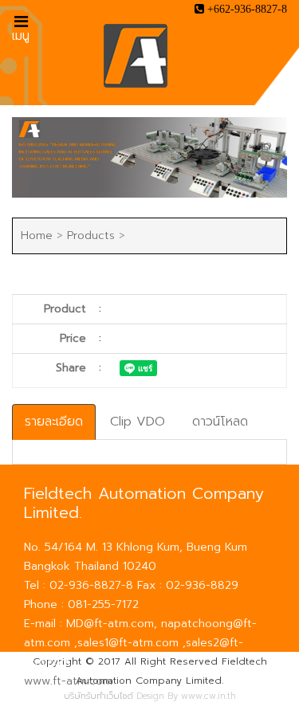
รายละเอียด (54, 421)
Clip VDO (137, 421)
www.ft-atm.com (68, 681)
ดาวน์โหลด (220, 421)
